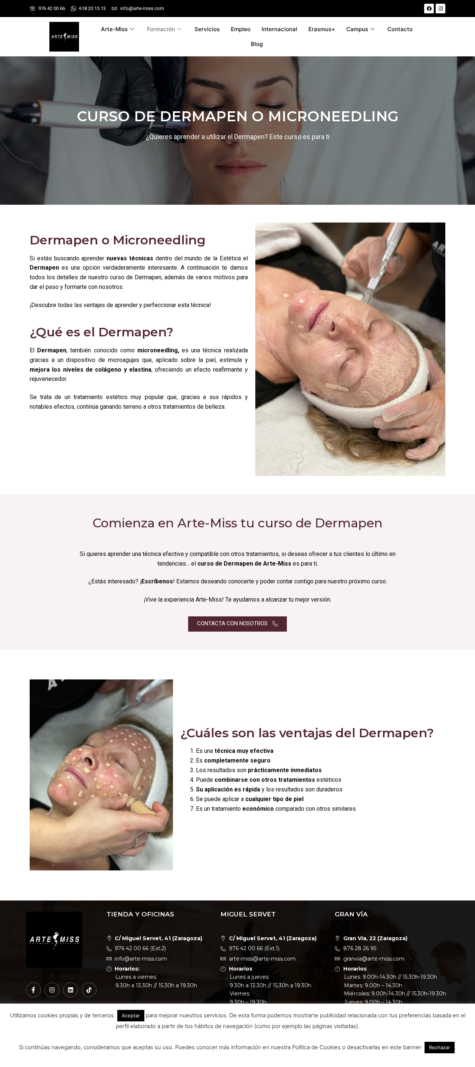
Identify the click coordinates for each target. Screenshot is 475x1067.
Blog (257, 43)
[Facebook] (429, 8)
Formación (161, 29)
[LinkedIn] (70, 989)
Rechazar (439, 1047)
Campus (357, 29)
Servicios (207, 29)
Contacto (400, 29)
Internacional (279, 29)
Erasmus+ (321, 29)
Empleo (240, 29)
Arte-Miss (114, 29)
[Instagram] (440, 8)
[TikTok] (89, 989)
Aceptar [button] (131, 1015)
